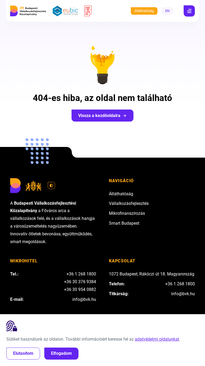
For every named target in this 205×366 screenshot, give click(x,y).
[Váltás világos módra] (51, 185)
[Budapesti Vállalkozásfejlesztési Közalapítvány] (28, 11)
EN (167, 11)
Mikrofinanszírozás (127, 213)
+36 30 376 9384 (80, 281)
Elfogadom (61, 353)
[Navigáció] (189, 11)
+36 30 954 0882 (80, 289)
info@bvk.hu (84, 299)
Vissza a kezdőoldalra (99, 115)
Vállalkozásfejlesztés (129, 203)
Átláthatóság (144, 11)
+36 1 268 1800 (81, 274)
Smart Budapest (124, 223)
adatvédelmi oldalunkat (157, 339)
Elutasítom (23, 353)
